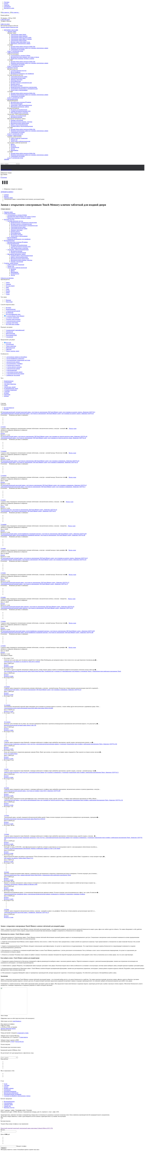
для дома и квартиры (10, 384)
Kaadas (8, 291)
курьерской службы (22, 1033)
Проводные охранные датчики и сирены (22, 58)
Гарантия (6, 5)
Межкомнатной (10, 347)
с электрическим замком (13, 368)
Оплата (6, 3)
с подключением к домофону (14, 363)
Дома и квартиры (11, 346)
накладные (7, 394)
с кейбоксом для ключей (13, 375)
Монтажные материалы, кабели (20, 106)
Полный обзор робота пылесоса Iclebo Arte (23, 46)
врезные (6, 396)
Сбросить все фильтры (7, 278)
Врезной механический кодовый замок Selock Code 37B (20, 725)
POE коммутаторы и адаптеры (19, 112)
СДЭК (12, 1041)
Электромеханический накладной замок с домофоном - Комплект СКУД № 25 (26, 912)
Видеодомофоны (15, 72)
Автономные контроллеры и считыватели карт (24, 88)
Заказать (3, 1148)
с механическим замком (13, 362)
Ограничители (15, 147)
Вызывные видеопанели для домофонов (22, 73)
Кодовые (8, 307)
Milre (7, 287)
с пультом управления (10, 390)
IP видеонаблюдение (16, 103)
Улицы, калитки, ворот (12, 351)
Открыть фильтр (5, 209)
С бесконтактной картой (13, 311)
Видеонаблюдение (12, 99)
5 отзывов (3, 451)
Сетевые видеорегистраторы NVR (20, 111)
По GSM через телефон (12, 324)
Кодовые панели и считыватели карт (21, 82)
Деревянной (9, 332)
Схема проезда (23, 1037)
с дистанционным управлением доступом (18, 360)
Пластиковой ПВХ (11, 335)
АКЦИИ (6, 159)
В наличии (4, 177)
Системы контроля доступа (18, 70)
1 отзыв (6, 740)
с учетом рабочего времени (14, 367)
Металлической (10, 333)
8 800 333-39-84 (5, 24)
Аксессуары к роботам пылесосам (20, 141)
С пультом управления (12, 317)
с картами (7, 391)
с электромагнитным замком (14, 372)
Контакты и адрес (9, 8)
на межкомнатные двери (11, 388)
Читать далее (72, 428)
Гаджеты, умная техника (14, 135)
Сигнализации (8, 1103)
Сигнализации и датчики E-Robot (20, 55)
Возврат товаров (9, 1088)
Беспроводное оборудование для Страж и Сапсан (25, 57)
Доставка (6, 2)
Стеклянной (9, 337)
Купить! (6, 665)
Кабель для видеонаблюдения (19, 124)
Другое (13, 149)
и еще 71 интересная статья (15, 51)
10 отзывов (7, 722)
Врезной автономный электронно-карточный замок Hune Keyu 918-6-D (24, 819)
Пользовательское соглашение (12, 1094)
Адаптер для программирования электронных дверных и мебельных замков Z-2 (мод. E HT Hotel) (32, 848)
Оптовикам (7, 6)
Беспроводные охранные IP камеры (21, 102)
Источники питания (16, 85)
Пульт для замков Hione (10, 753)
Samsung (8, 284)
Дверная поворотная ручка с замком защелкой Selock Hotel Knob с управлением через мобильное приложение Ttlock (37, 875)
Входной (8, 342)
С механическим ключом (13, 321)
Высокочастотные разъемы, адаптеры (21, 121)
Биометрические (11, 309)
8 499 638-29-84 (5, 19)
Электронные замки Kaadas (19, 40)
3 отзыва (6, 872)
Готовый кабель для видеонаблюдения (22, 126)
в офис (6, 385)
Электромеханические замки (19, 76)
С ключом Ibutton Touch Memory (15, 316)
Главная (6, 194)
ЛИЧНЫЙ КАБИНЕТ (7, 192)
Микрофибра (14, 150)
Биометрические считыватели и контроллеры (24, 87)
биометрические (8, 381)
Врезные (8, 300)
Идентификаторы (16, 81)
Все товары (4, 174)
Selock (8, 282)
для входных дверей (10, 387)
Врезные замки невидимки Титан (20, 42)
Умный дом (14, 139)
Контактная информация (11, 1093)
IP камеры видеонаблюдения (19, 109)
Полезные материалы (10, 1091)
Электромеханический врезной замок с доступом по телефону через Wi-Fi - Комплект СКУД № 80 (32, 790)
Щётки (13, 144)
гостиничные (8, 382)
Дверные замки (11, 31)
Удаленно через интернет (13, 319)
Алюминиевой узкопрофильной (15, 330)
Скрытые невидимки (12, 322)
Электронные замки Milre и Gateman (21, 39)
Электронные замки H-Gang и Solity (21, 37)
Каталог (6, 196)
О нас (5, 1083)
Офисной (8, 349)
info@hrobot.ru (17, 1021)
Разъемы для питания (17, 120)
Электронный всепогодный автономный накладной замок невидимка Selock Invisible (28, 708)
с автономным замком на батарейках (16, 357)
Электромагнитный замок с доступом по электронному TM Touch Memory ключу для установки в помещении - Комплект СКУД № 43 (42, 689)
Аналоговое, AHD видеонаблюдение (21, 105)
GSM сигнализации (13, 52)
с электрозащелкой (11, 370)
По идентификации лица (13, 314)
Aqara (7, 289)
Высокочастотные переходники (20, 123)
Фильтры (13, 145)
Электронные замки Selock (18, 34)
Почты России (19, 1041)
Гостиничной (10, 344)
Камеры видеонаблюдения (18, 115)
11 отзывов (7, 705)
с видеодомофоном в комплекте (15, 358)
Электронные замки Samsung (19, 36)
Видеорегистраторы (16, 117)
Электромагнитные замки (18, 78)
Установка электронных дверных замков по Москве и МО (20, 884)
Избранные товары (6, 169)
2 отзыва (3, 573)
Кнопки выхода (15, 84)
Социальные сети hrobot (18, 49)
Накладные (9, 301)
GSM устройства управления (19, 138)
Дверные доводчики (16, 79)
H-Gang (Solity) (10, 286)
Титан (8, 294)
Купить (3, 433)
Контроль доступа (12, 67)
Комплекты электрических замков (20, 43)
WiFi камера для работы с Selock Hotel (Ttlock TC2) (18, 858)
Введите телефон (21, 1146)
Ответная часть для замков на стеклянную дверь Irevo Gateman (22, 661)
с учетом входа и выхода (13, 365)
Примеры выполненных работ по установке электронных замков (29, 48)
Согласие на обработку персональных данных (17, 1096)
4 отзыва (3, 426)
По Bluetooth (9, 312)
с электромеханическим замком (15, 373)
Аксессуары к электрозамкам (19, 90)
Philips (8, 292)
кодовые (6, 393)
